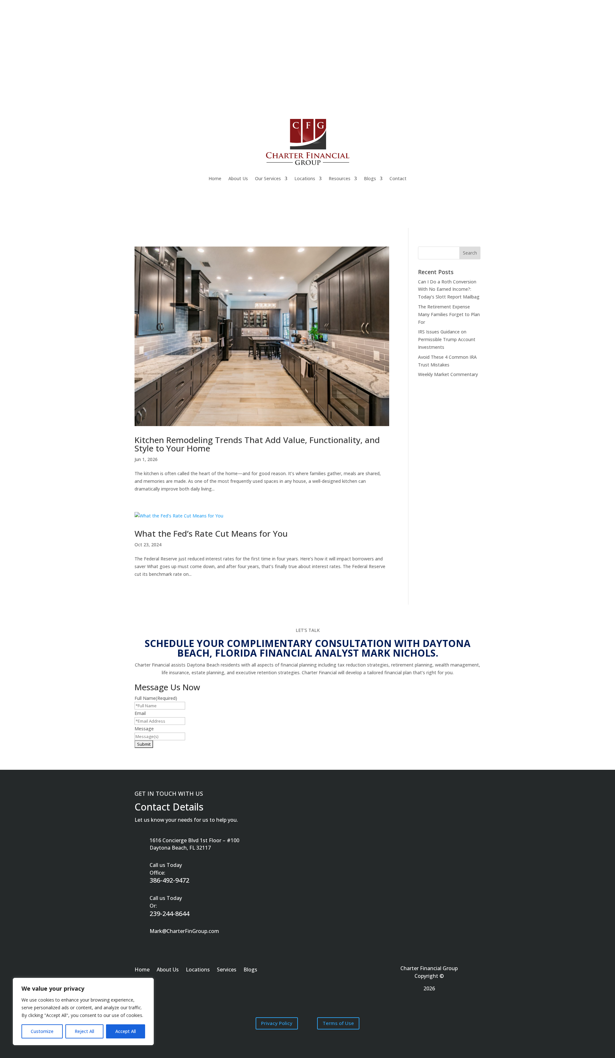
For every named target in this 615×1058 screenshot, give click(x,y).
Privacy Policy (276, 1023)
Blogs (370, 178)
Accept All (125, 1031)
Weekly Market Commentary (448, 374)
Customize (42, 1031)
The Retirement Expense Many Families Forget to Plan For (449, 314)
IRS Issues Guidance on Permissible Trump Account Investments (446, 339)
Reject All (84, 1031)
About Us (238, 178)
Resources (339, 178)
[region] (83, 1011)
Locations (304, 178)
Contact (398, 178)
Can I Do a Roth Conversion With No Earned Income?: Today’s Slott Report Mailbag (449, 289)
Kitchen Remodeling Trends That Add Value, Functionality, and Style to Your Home (257, 444)
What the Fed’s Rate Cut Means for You (211, 533)
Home (215, 178)
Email (140, 713)
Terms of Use (338, 1023)
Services (226, 970)
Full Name (156, 698)
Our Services (268, 178)
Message (144, 729)
